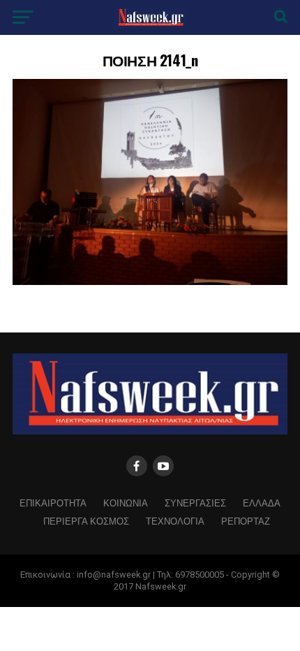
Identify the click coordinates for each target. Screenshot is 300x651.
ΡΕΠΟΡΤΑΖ (245, 520)
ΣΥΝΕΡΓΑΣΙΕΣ (195, 502)
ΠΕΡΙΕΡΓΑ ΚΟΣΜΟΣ (86, 520)
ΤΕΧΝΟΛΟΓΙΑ (175, 520)
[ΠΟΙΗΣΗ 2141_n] (150, 281)
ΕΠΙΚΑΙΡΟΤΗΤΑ (53, 502)
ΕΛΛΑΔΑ (261, 502)
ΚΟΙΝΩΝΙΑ (125, 502)
